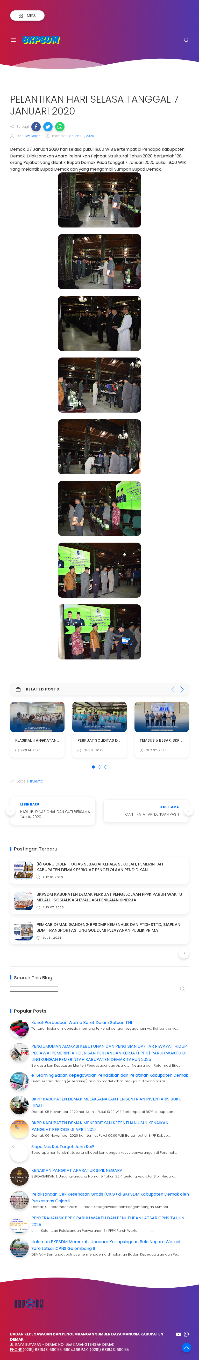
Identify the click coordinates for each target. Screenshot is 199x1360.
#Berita (36, 781)
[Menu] (13, 40)
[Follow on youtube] (178, 1334)
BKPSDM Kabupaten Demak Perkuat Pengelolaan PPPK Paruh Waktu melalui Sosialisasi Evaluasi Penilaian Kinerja (109, 897)
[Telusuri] (186, 40)
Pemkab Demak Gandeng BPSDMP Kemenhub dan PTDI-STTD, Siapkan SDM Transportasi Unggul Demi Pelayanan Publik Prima (108, 927)
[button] (36, 126)
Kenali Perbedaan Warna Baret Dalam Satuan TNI (81, 1022)
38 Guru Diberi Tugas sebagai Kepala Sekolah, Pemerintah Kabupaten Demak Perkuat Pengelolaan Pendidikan (100, 867)
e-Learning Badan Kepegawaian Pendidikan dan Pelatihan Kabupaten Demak (109, 1075)
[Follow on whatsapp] (186, 1334)
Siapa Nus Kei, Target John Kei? (62, 1147)
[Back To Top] (186, 1347)
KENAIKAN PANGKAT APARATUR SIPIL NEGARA (77, 1170)
